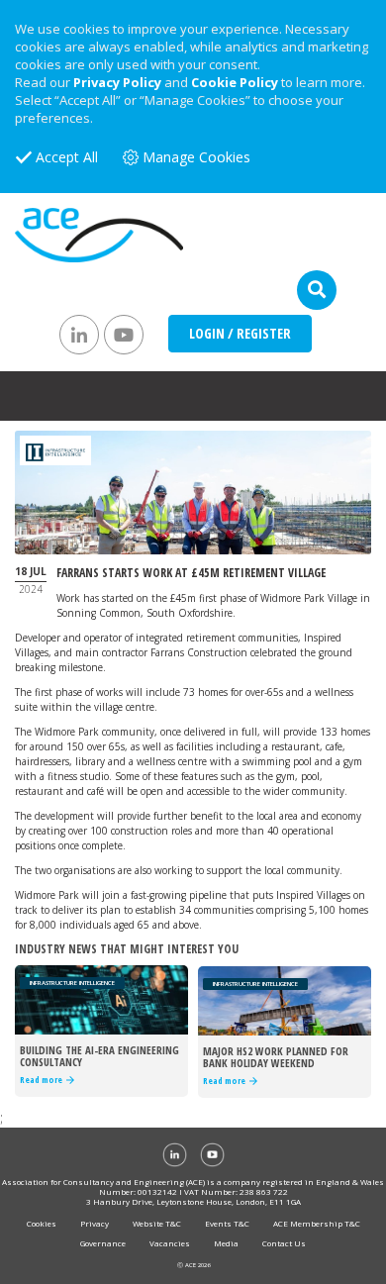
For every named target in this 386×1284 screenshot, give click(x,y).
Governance (103, 1242)
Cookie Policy (234, 82)
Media (226, 1242)
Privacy (94, 1223)
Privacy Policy (117, 82)
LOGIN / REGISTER (240, 333)
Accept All (67, 157)
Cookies (41, 1223)
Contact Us (284, 1242)
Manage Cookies (196, 157)
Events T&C (227, 1223)
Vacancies (169, 1242)
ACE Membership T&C (316, 1223)
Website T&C (157, 1223)
